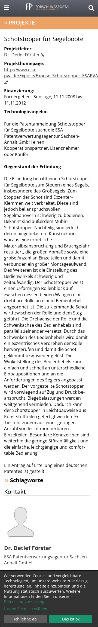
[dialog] (49, 598)
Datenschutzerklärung (24, 601)
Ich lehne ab (25, 619)
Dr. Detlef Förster (22, 55)
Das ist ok (70, 619)
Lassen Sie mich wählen (25, 608)
